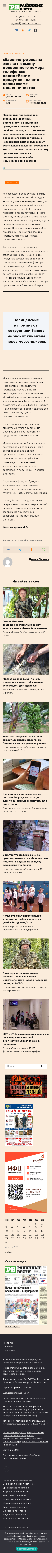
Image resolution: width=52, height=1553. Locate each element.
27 (24, 1238)
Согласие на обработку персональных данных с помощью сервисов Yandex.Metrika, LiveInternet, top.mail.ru (23, 1435)
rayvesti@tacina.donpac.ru (26, 23)
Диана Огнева (39, 559)
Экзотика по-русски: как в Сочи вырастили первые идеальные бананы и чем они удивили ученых (24, 740)
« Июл (8, 1252)
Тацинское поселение (14, 1514)
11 (12, 1231)
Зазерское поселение (14, 1495)
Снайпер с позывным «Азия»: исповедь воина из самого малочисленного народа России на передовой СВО (25, 978)
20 (24, 1234)
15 (36, 1231)
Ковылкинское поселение (17, 1499)
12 (18, 1231)
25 (12, 1238)
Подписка (8, 1346)
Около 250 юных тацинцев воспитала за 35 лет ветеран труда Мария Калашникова (25, 625)
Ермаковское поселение (16, 1488)
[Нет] (48, 1541)
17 (6, 1234)
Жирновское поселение (16, 1491)
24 (6, 1238)
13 (24, 1231)
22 (36, 1234)
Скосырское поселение (15, 1507)
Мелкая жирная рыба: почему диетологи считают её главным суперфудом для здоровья (23, 682)
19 (18, 1234)
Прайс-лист (9, 1350)
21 (30, 1234)
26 (18, 1238)
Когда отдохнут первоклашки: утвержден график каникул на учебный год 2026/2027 (22, 919)
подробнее (20, 1536)
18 (12, 1234)
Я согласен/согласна (26, 1549)
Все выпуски (12, 1326)
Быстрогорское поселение (17, 1480)
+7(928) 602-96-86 (26, 20)
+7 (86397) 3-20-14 (26, 16)
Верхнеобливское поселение (19, 1484)
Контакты (8, 1343)
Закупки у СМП (11, 1450)
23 (42, 1234)
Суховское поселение (14, 1511)
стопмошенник (34, 540)
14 (30, 1231)
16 (42, 1231)
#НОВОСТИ (12, 182)
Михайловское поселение (17, 1503)
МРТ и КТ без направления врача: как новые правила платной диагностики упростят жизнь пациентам (26, 1039)
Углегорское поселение (16, 1518)
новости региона (13, 540)
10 (6, 1231)
